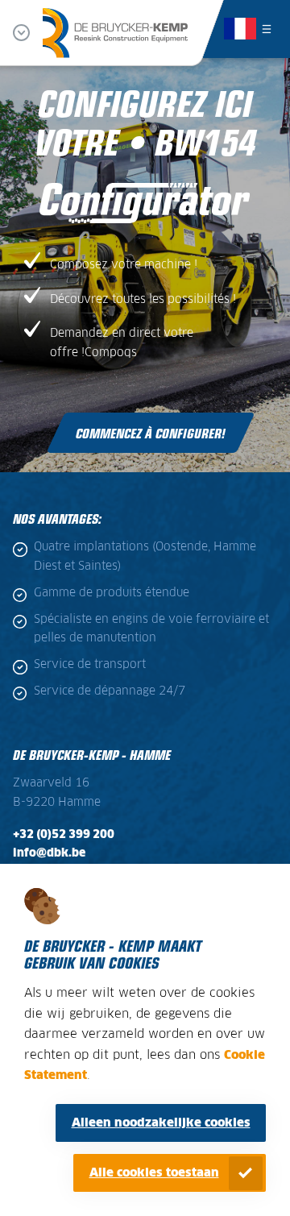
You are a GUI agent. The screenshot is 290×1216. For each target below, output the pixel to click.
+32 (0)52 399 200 (63, 834)
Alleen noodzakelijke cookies (161, 1123)
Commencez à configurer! (151, 432)
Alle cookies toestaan (154, 1173)
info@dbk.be (49, 853)
